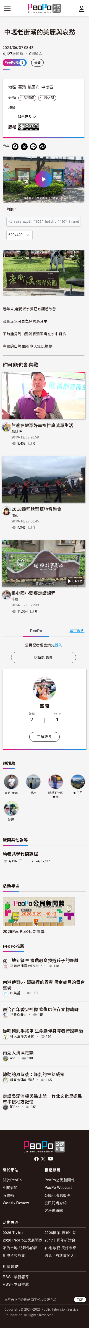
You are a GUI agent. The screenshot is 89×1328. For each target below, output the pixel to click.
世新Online (18, 1015)
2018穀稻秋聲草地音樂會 (36, 509)
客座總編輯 (53, 1210)
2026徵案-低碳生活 (60, 1232)
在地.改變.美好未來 (60, 1247)
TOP (80, 1299)
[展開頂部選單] (81, 8)
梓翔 (14, 599)
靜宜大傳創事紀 (22, 1080)
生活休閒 (47, 98)
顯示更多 (25, 117)
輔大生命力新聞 (22, 1036)
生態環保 (27, 98)
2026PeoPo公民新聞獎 (23, 931)
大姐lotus (11, 793)
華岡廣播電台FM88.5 (26, 966)
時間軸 (8, 1195)
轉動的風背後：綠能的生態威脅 (33, 1074)
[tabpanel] (43, 645)
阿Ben (14, 1107)
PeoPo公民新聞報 (59, 1179)
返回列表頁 (43, 657)
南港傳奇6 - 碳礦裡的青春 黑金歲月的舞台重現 (44, 984)
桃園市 (34, 87)
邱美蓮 (15, 993)
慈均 (33, 793)
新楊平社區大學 (55, 795)
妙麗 (11, 819)
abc (13, 1058)
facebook (36, 1159)
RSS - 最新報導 (16, 1276)
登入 (58, 645)
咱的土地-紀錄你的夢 (20, 1247)
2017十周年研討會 (59, 1240)
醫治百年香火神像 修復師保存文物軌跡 (41, 1009)
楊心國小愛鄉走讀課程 (33, 593)
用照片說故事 (14, 1255)
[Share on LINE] (33, 146)
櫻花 (14, 515)
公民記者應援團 (57, 1195)
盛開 (44, 705)
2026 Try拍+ (13, 1232)
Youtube (51, 1159)
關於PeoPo (12, 1179)
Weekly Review (16, 1202)
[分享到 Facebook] (15, 146)
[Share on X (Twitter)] (24, 146)
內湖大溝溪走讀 (18, 1052)
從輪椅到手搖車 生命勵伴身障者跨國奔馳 (43, 1031)
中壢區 (47, 87)
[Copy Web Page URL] (42, 146)
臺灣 (22, 87)
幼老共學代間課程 (20, 854)
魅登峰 (16, 431)
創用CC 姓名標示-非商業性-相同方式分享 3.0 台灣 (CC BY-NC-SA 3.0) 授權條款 (29, 126)
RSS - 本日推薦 (16, 1284)
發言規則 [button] (77, 631)
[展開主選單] (7, 8)
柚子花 (77, 793)
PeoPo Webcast (58, 1187)
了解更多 (44, 737)
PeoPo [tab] (36, 631)
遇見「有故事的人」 (61, 1255)
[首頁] (44, 9)
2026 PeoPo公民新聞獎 (22, 1240)
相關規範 (10, 1187)
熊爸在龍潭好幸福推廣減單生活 (42, 425)
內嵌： (12, 209)
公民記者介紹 (55, 1202)
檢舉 (37, 63)
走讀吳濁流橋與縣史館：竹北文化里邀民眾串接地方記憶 (42, 1098)
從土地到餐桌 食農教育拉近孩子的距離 (41, 960)
